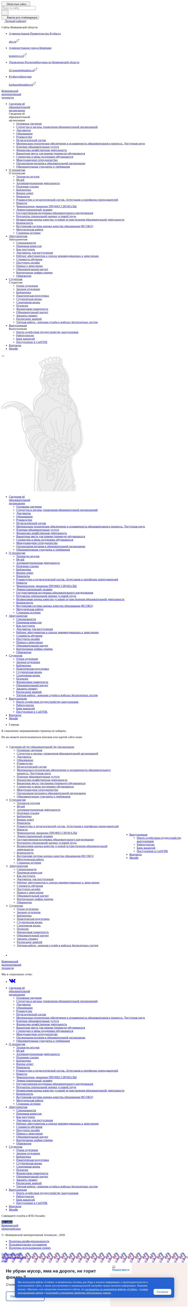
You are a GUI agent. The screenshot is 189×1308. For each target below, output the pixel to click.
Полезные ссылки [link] (27, 186)
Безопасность (25, 852)
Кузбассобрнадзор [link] (20, 76)
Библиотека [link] (23, 189)
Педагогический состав (32, 766)
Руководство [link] (24, 136)
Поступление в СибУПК (152, 851)
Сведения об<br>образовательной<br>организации (41, 746)
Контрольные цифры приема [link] (34, 272)
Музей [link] (20, 179)
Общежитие (24, 902)
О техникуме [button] (17, 1044)
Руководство (25, 763)
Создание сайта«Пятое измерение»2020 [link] (13, 1257)
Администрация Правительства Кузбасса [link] (35, 33)
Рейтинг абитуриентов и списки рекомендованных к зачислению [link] (57, 256)
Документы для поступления (35, 879)
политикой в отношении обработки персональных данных (78, 1292)
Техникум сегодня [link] (27, 176)
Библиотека (24, 816)
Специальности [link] (26, 242)
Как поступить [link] (25, 249)
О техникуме (17, 799)
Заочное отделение (29, 912)
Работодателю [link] (25, 335)
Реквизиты (23, 823)
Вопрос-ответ (25, 819)
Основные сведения (29, 750)
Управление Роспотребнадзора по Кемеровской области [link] (44, 62)
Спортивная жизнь (29, 925)
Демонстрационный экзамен (35, 836)
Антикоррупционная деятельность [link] (38, 183)
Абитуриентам (18, 866)
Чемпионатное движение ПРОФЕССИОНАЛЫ (47, 832)
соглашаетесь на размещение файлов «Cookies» (111, 1289)
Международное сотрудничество (37, 789)
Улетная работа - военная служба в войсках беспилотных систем (57, 945)
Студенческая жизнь (29, 922)
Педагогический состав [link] (31, 140)
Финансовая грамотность (33, 932)
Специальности (27, 869)
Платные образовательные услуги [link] (37, 146)
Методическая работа (30, 859)
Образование (25, 760)
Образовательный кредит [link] (32, 269)
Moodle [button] (13, 1209)
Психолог (23, 928)
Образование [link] (24, 133)
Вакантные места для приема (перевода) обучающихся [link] (50, 153)
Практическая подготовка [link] (32, 295)
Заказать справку (27, 938)
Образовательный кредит (33, 895)
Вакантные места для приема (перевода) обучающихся (51, 783)
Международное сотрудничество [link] (37, 160)
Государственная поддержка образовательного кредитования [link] (54, 213)
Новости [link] (21, 203)
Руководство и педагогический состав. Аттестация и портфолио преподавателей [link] (67, 199)
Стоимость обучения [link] (29, 259)
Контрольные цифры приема (35, 899)
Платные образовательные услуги (38, 776)
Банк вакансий (146, 847)
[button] (15, 3)
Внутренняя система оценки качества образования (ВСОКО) (55, 856)
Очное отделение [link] (27, 285)
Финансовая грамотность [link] (32, 309)
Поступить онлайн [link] (28, 262)
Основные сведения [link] (29, 123)
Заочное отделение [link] (28, 289)
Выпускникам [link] (18, 325)
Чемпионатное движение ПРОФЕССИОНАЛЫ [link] (46, 206)
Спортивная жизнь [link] (28, 302)
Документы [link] (23, 130)
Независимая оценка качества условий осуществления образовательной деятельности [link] (70, 219)
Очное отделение (28, 909)
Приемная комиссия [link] (29, 246)
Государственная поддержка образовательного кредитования (55, 839)
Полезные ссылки (28, 813)
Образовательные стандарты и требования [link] (43, 166)
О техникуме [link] (17, 170)
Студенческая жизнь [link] (29, 299)
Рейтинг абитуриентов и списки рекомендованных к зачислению (58, 882)
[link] (13, 21)
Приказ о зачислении (30, 892)
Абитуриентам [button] (18, 1107)
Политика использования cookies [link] (30, 1247)
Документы (24, 756)
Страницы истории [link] (28, 232)
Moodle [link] (13, 348)
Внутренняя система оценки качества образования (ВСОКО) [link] (54, 226)
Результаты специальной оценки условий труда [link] (46, 216)
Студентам (16, 905)
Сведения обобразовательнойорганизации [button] (19, 991)
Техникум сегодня (28, 803)
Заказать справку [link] (27, 315)
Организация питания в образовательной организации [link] (50, 163)
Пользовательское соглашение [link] (28, 1244)
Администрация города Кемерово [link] (30, 47)
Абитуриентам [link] (18, 236)
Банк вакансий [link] (25, 338)
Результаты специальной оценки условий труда (47, 842)
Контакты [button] (15, 1206)
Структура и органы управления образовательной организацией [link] (57, 127)
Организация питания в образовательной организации (51, 793)
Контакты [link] (15, 345)
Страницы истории (29, 862)
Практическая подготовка (33, 918)
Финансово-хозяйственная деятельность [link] (41, 150)
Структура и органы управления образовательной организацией (57, 753)
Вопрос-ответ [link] (24, 193)
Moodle (133, 857)
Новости (22, 829)
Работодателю (145, 844)
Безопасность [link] (24, 222)
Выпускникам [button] (18, 1189)
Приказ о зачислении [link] (29, 265)
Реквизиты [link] (23, 196)
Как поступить (26, 875)
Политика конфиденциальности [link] (29, 1241)
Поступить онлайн (28, 889)
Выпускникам (138, 834)
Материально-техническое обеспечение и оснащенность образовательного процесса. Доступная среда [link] (80, 143)
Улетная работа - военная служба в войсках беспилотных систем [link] (57, 322)
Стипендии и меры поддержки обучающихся (45, 786)
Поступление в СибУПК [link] (31, 342)
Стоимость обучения (30, 885)
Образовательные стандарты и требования (43, 796)
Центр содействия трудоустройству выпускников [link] (47, 332)
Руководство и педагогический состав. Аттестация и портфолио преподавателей (68, 826)
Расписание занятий (29, 942)
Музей (21, 806)
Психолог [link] (22, 305)
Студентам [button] (15, 1146)
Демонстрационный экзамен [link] (34, 209)
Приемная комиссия (29, 872)
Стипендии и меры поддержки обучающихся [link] (44, 156)
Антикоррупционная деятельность (38, 809)
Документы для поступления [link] (34, 252)
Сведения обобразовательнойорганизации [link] (19, 107)
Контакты (135, 854)
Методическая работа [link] (29, 229)
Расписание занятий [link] (29, 318)
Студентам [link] (15, 279)
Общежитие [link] (23, 275)
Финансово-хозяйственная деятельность (42, 779)
